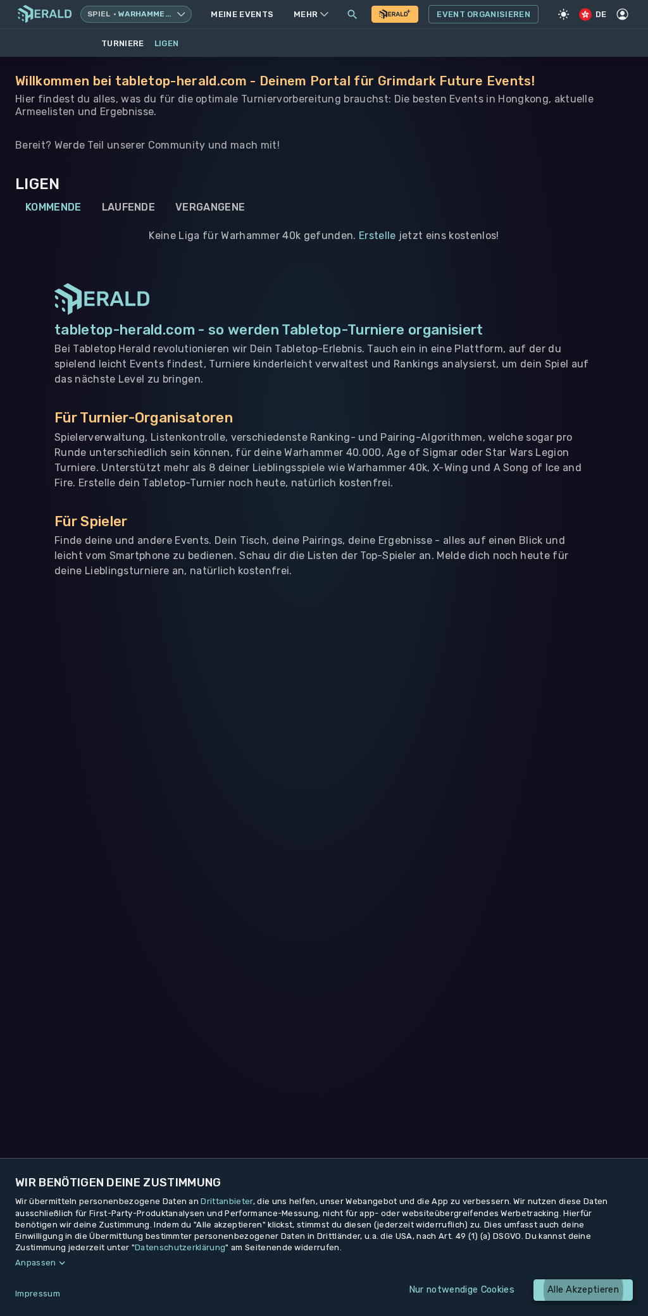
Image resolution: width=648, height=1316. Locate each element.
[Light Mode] (564, 14)
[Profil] (623, 14)
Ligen (166, 43)
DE (601, 14)
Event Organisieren (483, 14)
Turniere (122, 43)
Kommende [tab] (53, 207)
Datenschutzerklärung (180, 1247)
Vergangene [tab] (210, 207)
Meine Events (242, 14)
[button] (324, 1263)
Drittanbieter (226, 1201)
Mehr (306, 14)
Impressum (37, 1293)
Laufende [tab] (129, 207)
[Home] (44, 14)
